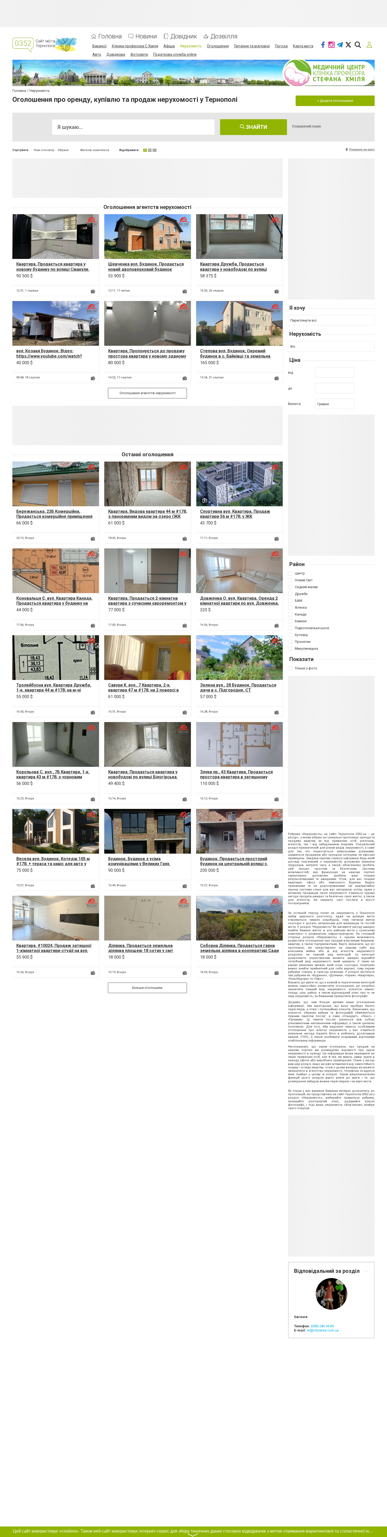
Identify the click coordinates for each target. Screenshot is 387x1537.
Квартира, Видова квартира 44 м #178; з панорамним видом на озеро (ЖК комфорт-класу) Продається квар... (147, 516)
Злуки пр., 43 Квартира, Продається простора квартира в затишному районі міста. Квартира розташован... (238, 776)
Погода (281, 46)
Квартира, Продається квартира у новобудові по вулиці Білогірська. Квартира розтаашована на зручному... (143, 779)
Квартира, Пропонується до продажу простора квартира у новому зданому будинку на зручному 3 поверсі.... (147, 355)
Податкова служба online (175, 54)
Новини (146, 36)
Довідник (184, 36)
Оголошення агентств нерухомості (148, 393)
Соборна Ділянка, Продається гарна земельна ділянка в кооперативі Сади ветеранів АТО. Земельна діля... (239, 950)
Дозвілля (224, 36)
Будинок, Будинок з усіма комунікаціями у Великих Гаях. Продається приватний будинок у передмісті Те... (142, 866)
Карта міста (303, 46)
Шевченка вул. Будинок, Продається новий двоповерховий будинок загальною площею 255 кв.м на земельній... (146, 272)
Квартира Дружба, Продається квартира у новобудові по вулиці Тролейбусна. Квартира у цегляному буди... (237, 272)
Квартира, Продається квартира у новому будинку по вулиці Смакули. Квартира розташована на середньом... (52, 272)
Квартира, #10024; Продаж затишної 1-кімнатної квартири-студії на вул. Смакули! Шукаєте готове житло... (53, 950)
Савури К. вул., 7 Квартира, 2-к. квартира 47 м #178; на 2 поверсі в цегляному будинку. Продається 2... (145, 690)
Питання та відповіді (252, 46)
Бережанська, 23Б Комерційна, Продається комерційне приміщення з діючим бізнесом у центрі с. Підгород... (54, 519)
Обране (63, 150)
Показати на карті (362, 149)
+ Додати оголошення (335, 101)
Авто (96, 54)
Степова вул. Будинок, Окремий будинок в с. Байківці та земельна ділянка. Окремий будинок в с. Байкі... (239, 355)
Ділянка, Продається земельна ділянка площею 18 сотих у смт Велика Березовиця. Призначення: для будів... (143, 953)
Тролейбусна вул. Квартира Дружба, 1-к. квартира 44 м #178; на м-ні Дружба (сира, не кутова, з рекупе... (53, 690)
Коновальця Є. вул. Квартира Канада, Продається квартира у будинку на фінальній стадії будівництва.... (54, 603)
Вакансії (99, 46)
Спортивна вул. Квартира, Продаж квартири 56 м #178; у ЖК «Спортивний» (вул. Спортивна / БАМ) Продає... (238, 519)
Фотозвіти (139, 54)
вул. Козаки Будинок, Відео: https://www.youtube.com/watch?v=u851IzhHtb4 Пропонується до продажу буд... (49, 358)
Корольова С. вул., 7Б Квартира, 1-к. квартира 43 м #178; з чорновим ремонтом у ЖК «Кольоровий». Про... (54, 776)
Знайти (256, 127)
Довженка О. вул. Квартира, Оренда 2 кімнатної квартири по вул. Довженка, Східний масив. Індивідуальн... (239, 603)
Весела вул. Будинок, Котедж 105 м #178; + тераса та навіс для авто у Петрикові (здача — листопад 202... (53, 863)
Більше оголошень (147, 988)
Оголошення (218, 46)
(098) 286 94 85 (322, 1326)
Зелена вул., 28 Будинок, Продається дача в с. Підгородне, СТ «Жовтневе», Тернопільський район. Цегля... (238, 693)
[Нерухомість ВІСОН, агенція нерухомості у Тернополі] (91, 221)
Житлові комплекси (94, 150)
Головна (110, 36)
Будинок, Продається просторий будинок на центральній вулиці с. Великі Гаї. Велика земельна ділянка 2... (237, 866)
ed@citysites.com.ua (323, 1330)
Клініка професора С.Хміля (135, 46)
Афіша (169, 46)
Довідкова (115, 54)
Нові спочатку (44, 150)
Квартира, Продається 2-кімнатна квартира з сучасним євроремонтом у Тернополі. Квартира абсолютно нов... (147, 603)
